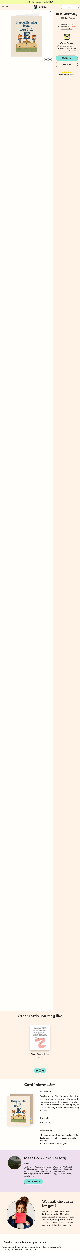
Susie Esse (40, 1057)
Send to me (66, 64)
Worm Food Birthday (40, 1054)
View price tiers (66, 29)
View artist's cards (33, 1181)
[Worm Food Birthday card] (40, 1037)
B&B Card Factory (68, 18)
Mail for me (66, 58)
